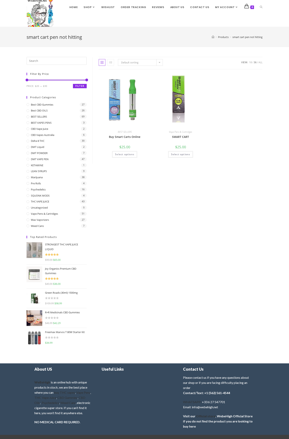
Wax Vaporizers (40, 220)
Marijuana (37, 177)
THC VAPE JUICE (40, 201)
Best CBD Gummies (42, 104)
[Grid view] (102, 62)
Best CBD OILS (39, 110)
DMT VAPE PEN (40, 159)
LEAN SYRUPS (39, 171)
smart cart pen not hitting (247, 37)
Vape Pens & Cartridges (180, 132)
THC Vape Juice (45, 397)
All (260, 62)
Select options (124, 154)
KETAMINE (37, 165)
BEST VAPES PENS (41, 122)
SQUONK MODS (40, 195)
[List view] (110, 62)
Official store (205, 416)
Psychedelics (38, 189)
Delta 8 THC (37, 141)
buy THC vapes (64, 392)
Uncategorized (39, 207)
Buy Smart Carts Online (124, 137)
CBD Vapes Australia (42, 135)
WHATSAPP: (192, 402)
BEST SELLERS (125, 132)
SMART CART (180, 137)
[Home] (213, 37)
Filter (79, 86)
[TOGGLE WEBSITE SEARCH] (261, 7)
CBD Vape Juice (39, 129)
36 (255, 62)
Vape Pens (83, 392)
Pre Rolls (36, 183)
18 (250, 62)
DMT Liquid (37, 147)
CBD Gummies (67, 397)
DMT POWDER (39, 153)
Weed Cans (37, 226)
